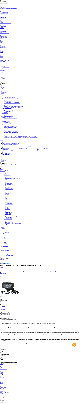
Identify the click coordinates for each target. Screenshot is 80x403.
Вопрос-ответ (2, 388)
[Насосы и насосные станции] (6, 133)
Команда (1, 370)
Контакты (1, 375)
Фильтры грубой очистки (5, 104)
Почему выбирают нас (3, 369)
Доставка (3, 309)
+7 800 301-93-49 (2, 61)
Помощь (1, 384)
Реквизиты (1, 376)
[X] (4, 263)
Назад (5, 173)
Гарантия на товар (3, 381)
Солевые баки (8, 274)
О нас (1, 367)
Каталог (5, 174)
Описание (3, 306)
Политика (1, 383)
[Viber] (5, 263)
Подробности (2, 298)
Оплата (3, 308)
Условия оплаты (2, 385)
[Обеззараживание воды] (5, 95)
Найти (1, 402)
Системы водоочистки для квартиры (7, 117)
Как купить (3, 307)
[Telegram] (9, 263)
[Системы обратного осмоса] (6, 120)
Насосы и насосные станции (9, 220)
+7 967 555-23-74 (2, 59)
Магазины (1, 379)
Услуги (1, 365)
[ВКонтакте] (0, 263)
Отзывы (1, 372)
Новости (1, 371)
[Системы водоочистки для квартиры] (7, 116)
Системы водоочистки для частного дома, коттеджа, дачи (13, 180)
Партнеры (1, 374)
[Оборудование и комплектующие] (7, 108)
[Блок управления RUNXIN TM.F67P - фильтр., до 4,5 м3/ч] (9, 295)
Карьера (1, 373)
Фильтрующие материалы (5, 125)
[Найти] (1, 4)
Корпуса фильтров (3, 274)
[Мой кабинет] (0, 158)
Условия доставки (2, 380)
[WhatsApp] (6, 263)
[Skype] (7, 263)
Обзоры (1, 389)
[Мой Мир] (3, 263)
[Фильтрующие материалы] (6, 124)
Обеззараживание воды (5, 96)
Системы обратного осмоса (6, 121)
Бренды (1, 366)
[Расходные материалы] (5, 112)
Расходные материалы (5, 113)
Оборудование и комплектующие (10, 191)
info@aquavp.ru (3, 70)
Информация (2, 377)
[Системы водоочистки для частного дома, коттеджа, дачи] (10, 98)
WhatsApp (3, 72)
